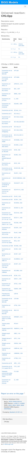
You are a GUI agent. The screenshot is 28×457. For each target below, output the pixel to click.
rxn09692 (22, 403)
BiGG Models (9, 2)
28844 (14, 405)
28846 (22, 405)
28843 (10, 405)
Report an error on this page (12, 393)
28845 (18, 405)
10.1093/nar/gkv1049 (8, 444)
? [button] (24, 393)
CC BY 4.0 (19, 412)
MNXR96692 (7, 409)
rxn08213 (16, 403)
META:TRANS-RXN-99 (15, 401)
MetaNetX (12, 412)
